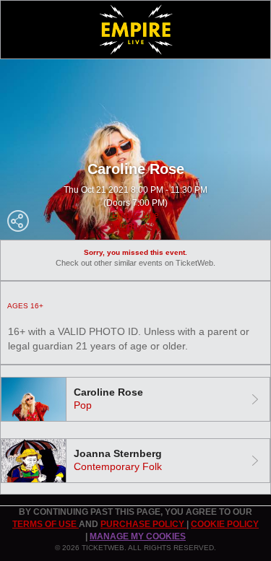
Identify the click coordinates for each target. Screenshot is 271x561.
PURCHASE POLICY (143, 524)
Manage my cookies (138, 536)
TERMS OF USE (45, 524)
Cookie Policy (225, 524)
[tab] (135, 399)
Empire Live (135, 215)
